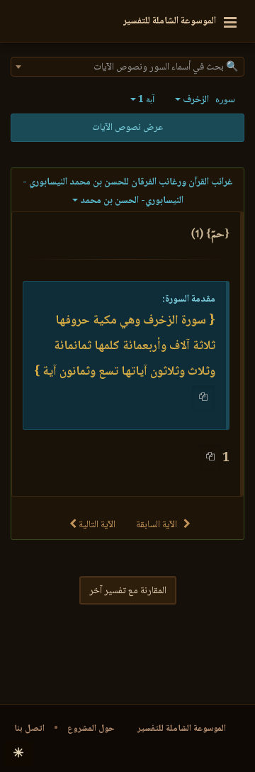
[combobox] (127, 67)
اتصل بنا (29, 729)
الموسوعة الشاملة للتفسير (181, 729)
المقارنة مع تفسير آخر (127, 591)
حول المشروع (91, 729)
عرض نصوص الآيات (127, 127)
